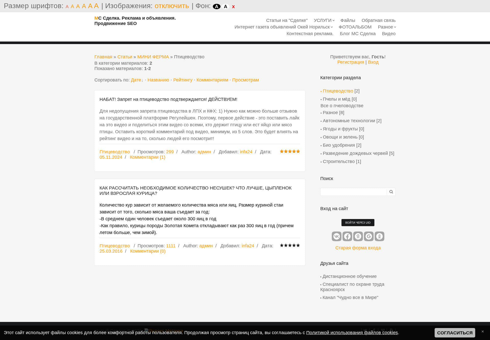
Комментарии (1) (147, 157)
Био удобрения (339, 145)
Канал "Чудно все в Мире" (350, 297)
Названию (158, 80)
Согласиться (455, 332)
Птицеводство (115, 151)
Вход (373, 62)
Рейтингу (182, 80)
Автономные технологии (349, 120)
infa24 (246, 151)
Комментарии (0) (148, 251)
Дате (136, 80)
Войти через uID (358, 222)
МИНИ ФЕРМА (153, 56)
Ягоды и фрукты (340, 128)
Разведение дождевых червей (355, 153)
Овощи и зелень (340, 137)
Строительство (339, 161)
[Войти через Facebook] (347, 236)
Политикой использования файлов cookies (352, 332)
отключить (172, 6)
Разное (330, 112)
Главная (103, 56)
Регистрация (350, 62)
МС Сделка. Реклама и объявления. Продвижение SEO (135, 21)
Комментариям (212, 80)
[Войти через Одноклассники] (379, 236)
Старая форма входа (358, 247)
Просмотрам (245, 80)
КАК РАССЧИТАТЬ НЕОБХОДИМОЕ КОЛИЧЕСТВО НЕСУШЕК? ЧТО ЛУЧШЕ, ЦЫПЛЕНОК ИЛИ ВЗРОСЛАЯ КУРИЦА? (195, 190)
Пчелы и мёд (336, 99)
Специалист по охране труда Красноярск (352, 287)
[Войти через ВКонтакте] (336, 236)
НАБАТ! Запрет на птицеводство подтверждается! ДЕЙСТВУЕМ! (168, 99)
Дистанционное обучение (350, 276)
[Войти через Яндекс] (358, 236)
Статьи (124, 56)
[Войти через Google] (369, 236)
